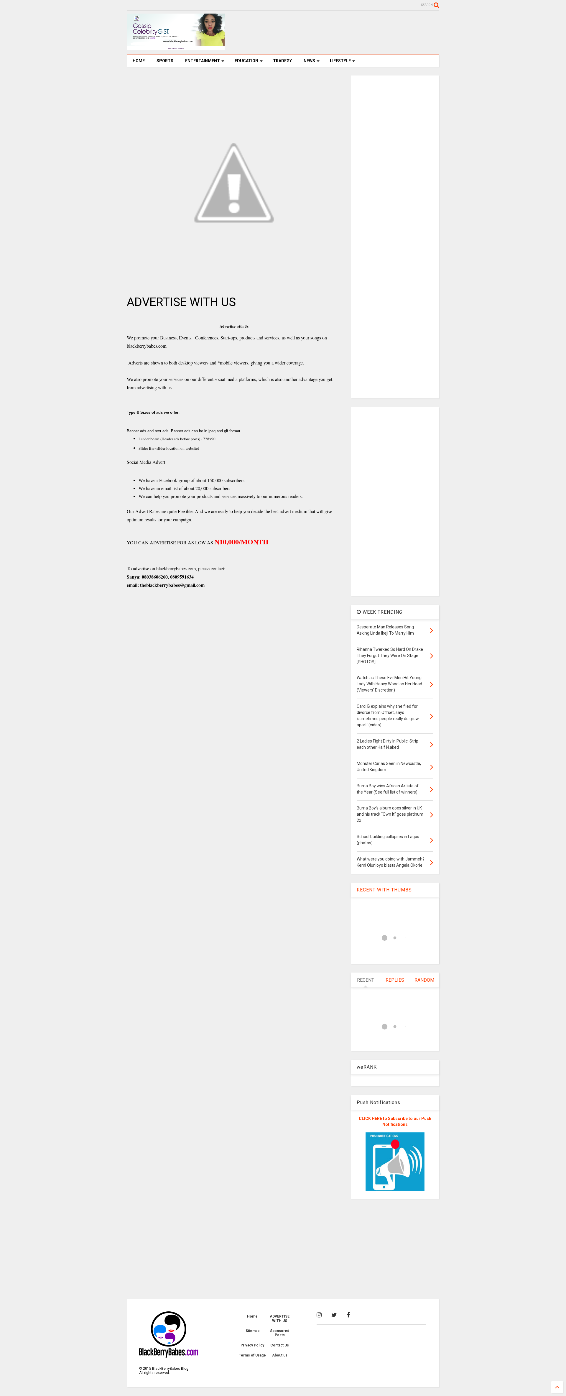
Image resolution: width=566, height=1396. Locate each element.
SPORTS (165, 60)
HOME (139, 60)
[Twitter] (334, 1314)
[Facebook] (348, 1314)
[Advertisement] (332, 32)
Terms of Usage (252, 1355)
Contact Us (279, 1345)
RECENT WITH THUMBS (384, 890)
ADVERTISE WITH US (279, 1318)
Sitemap (252, 1331)
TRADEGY (282, 60)
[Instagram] (319, 1314)
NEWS (309, 60)
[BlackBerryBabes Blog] (176, 47)
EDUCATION (246, 60)
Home (252, 1316)
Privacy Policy (252, 1345)
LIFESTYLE (340, 60)
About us (279, 1355)
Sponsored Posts (279, 1333)
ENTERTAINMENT (202, 60)
